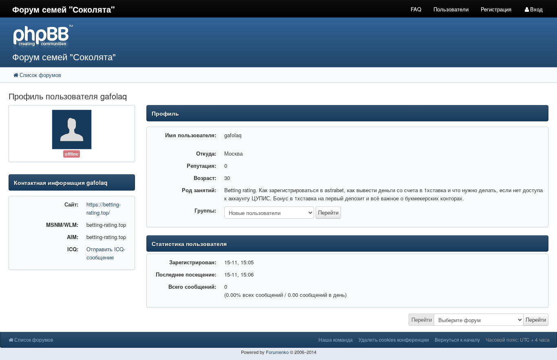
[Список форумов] (208, 37)
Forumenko (277, 352)
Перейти (421, 319)
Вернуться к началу (457, 339)
